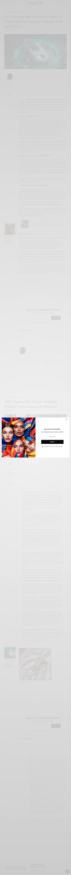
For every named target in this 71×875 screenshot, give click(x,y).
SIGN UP (52, 441)
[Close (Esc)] (66, 420)
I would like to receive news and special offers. (53, 446)
